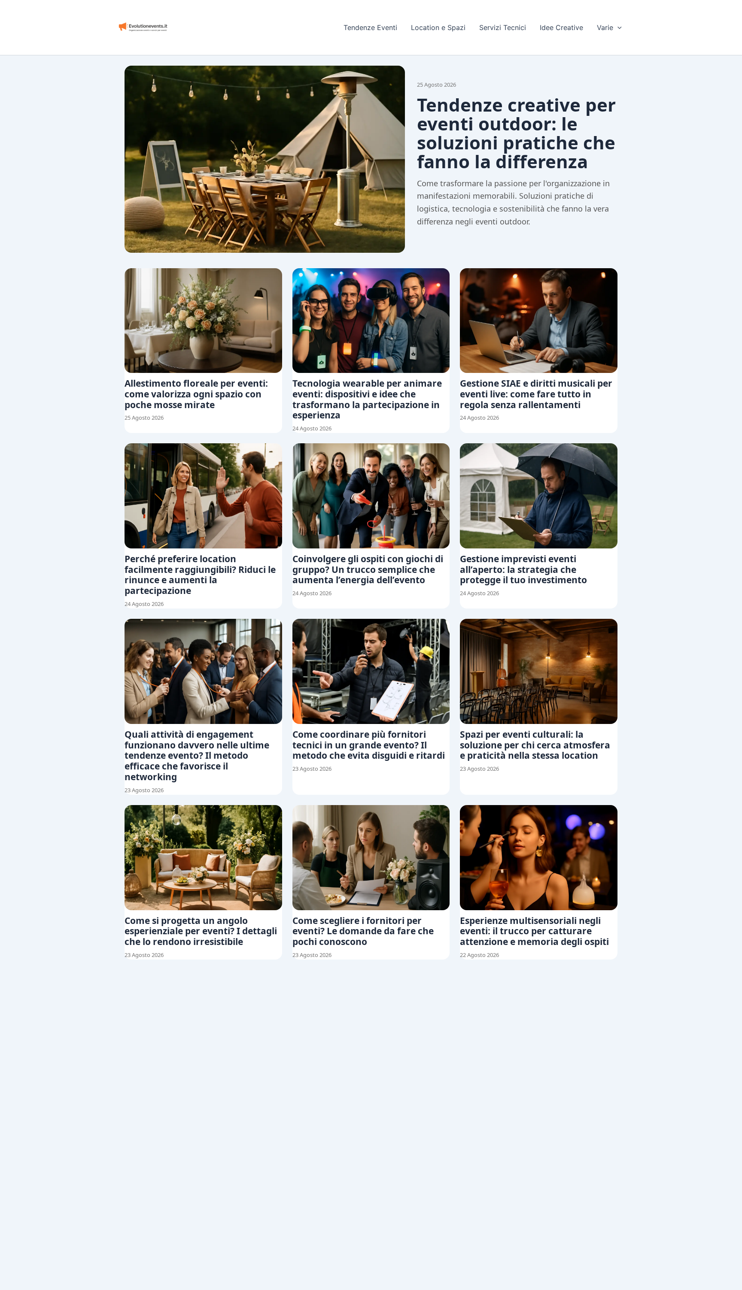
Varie (605, 27)
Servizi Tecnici (502, 27)
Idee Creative (561, 27)
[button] (617, 27)
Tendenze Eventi (370, 27)
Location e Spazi (438, 27)
